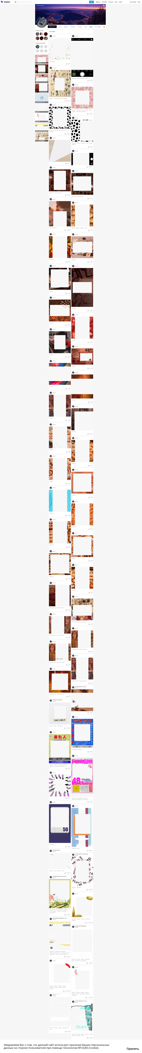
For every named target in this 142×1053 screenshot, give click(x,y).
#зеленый (60, 909)
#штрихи (64, 911)
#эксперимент (53, 911)
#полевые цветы (58, 98)
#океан (87, 1034)
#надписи (79, 887)
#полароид (60, 725)
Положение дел (56, 850)
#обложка (52, 951)
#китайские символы (77, 749)
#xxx (51, 1029)
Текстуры (110, 2)
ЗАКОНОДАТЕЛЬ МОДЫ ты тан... (59, 918)
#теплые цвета (57, 192)
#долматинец (62, 130)
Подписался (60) (39, 30)
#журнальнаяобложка (60, 766)
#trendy (51, 131)
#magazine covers (65, 952)
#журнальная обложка (55, 952)
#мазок (51, 988)
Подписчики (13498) (40, 43)
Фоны (116, 2)
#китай (56, 764)
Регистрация (133, 2)
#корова (52, 130)
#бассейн (74, 1035)
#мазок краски (62, 987)
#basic (62, 870)
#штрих (59, 911)
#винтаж (65, 98)
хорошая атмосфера (57, 699)
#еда (86, 227)
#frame (56, 909)
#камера (74, 78)
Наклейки (104, 2)
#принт (56, 130)
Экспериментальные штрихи (59, 876)
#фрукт (82, 227)
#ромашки (52, 61)
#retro (78, 848)
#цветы (51, 98)
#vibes (55, 725)
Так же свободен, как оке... (81, 1000)
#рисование (52, 912)
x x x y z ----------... (56, 994)
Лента (60, 26)
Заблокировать (40, 5)
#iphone (88, 78)
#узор (90, 143)
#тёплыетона (53, 607)
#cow (67, 130)
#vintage (52, 844)
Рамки (120, 2)
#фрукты (52, 259)
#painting (52, 987)
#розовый (79, 111)
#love (73, 960)
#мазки (56, 987)
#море (78, 1035)
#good (51, 725)
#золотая (88, 918)
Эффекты (98, 2)
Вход (139, 2)
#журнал (52, 766)
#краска (74, 918)
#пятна (78, 110)
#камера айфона (81, 78)
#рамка (51, 192)
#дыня (73, 227)
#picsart (58, 870)
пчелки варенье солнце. (80, 686)
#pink (90, 110)
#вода (91, 1034)
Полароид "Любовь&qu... (81, 926)
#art (55, 870)
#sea (82, 1035)
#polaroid (78, 960)
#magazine (52, 954)
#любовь (87, 959)
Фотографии (98, 26)
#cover (57, 954)
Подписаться (52, 26)
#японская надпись (63, 764)
